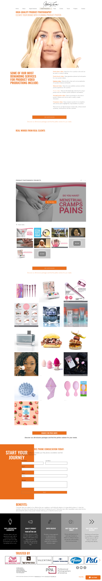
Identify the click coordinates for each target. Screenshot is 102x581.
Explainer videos (57, 81)
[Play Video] (25, 232)
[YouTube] (81, 567)
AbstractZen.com (38, 576)
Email (23, 466)
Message (24, 480)
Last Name (48, 460)
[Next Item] (100, 560)
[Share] (81, 180)
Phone (23, 473)
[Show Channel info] (84, 180)
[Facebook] (77, 567)
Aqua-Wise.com (53, 576)
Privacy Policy (81, 576)
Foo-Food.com (47, 576)
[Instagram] (84, 567)
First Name (24, 460)
